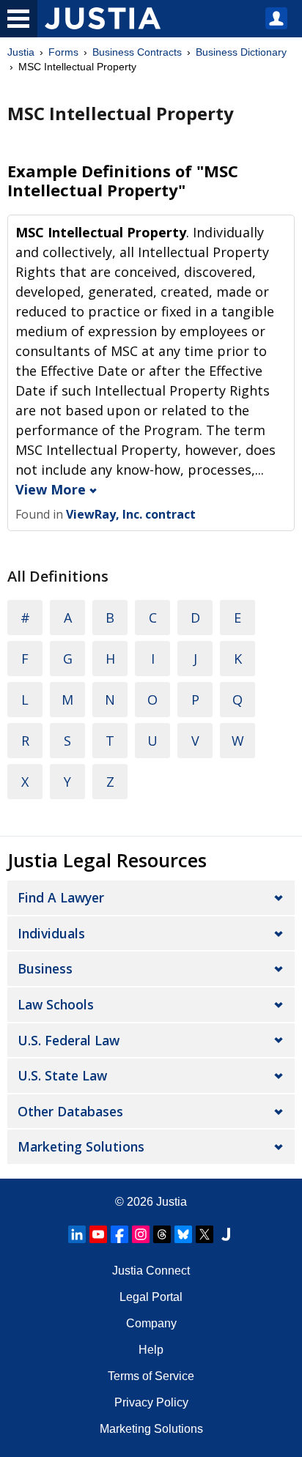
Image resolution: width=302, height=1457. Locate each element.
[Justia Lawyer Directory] (226, 1234)
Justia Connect (151, 1270)
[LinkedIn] (77, 1234)
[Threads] (162, 1234)
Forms (63, 52)
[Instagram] (141, 1234)
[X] (204, 1234)
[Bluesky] (183, 1234)
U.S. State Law (62, 1075)
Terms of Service (151, 1376)
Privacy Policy (151, 1402)
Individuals (51, 933)
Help (151, 1349)
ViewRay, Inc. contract (131, 514)
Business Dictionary (241, 52)
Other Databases (70, 1111)
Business (45, 968)
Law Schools (56, 1004)
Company (151, 1323)
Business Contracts (137, 52)
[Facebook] (119, 1234)
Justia (20, 52)
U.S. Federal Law (68, 1040)
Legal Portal (151, 1297)
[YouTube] (98, 1234)
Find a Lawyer (61, 897)
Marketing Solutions (81, 1146)
